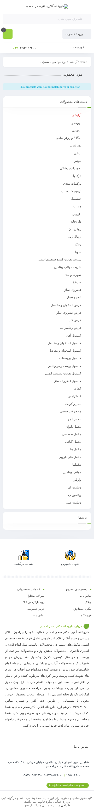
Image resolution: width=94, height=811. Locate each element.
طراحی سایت (61, 805)
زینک (78, 244)
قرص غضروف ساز (68, 312)
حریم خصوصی (35, 608)
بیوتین (77, 161)
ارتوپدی (76, 130)
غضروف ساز (72, 290)
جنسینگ (75, 198)
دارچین (76, 214)
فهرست (79, 47)
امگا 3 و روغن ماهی (68, 138)
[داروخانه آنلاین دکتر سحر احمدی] (47, 6)
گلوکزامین (74, 396)
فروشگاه (86, 615)
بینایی (77, 153)
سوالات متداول (35, 595)
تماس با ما (85, 595)
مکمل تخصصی (71, 434)
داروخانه (76, 221)
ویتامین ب (74, 495)
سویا (78, 252)
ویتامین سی (73, 502)
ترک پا (77, 176)
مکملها (76, 464)
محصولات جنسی (70, 411)
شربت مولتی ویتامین (67, 267)
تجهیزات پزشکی (70, 168)
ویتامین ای (74, 487)
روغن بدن (75, 229)
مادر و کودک (73, 404)
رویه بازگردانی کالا (33, 602)
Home (83, 61)
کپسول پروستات (70, 358)
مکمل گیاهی (73, 442)
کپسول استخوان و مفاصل (64, 343)
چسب (77, 206)
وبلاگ (88, 602)
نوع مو (62, 61)
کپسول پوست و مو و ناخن (64, 366)
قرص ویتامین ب (70, 328)
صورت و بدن (73, 275)
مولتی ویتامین (72, 472)
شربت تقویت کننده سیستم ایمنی (59, 259)
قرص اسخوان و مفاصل (66, 305)
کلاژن (77, 388)
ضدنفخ (77, 282)
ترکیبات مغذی (72, 183)
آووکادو (76, 123)
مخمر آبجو (74, 419)
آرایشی (73, 61)
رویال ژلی (74, 236)
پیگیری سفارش (82, 608)
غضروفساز (74, 297)
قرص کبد (75, 320)
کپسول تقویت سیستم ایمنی (63, 373)
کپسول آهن (73, 335)
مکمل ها (75, 449)
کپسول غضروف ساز (67, 381)
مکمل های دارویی (69, 457)
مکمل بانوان (73, 426)
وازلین (77, 479)
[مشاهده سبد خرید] (7, 34)
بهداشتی (75, 145)
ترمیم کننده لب (71, 191)
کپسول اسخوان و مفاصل (65, 350)
